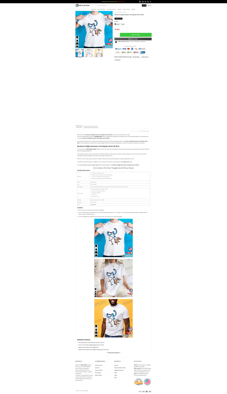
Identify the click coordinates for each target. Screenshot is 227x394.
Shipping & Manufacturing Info (91, 127)
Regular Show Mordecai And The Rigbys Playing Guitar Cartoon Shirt (94, 349)
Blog (115, 377)
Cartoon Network (83, 165)
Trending (93, 9)
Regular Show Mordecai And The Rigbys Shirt (141, 91)
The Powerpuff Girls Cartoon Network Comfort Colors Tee (91, 342)
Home (115, 12)
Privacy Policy (98, 372)
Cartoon (124, 12)
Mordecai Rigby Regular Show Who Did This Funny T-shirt (103, 91)
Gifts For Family (101, 9)
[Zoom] (77, 46)
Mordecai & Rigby (91, 165)
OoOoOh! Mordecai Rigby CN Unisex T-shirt (123, 90)
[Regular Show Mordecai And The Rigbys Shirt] (143, 79)
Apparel (133, 9)
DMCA (115, 372)
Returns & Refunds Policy (120, 367)
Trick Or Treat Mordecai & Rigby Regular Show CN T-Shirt (83, 118)
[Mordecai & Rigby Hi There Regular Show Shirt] (84, 79)
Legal (115, 375)
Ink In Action (93, 204)
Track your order (98, 365)
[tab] (79, 126)
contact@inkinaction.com (126, 161)
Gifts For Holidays (111, 9)
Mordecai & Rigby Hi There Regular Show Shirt (83, 91)
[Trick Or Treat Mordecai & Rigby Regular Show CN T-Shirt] (84, 106)
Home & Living (126, 9)
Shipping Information (119, 370)
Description (79, 127)
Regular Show (99, 165)
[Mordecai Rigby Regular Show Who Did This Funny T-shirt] (104, 79)
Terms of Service (98, 370)
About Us (116, 365)
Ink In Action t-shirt (91, 149)
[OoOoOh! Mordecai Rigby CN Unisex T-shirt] (123, 79)
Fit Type (116, 21)
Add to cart (136, 35)
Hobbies (119, 9)
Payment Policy (98, 375)
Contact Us (97, 367)
